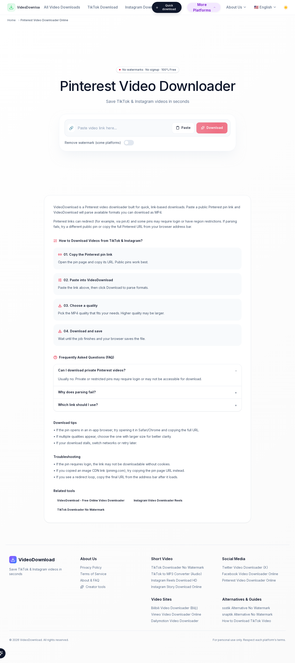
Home (11, 20)
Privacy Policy (91, 567)
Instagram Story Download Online (176, 587)
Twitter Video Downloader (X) (245, 567)
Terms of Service (93, 574)
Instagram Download (143, 7)
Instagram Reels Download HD (174, 580)
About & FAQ (89, 580)
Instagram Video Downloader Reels (158, 500)
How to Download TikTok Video (246, 621)
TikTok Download (102, 7)
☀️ (285, 7)
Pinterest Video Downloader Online (249, 580)
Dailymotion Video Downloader (174, 621)
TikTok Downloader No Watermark (80, 509)
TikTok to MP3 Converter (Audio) (176, 574)
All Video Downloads (62, 7)
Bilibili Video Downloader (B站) (174, 608)
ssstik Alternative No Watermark (246, 608)
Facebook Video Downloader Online (250, 574)
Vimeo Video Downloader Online (176, 614)
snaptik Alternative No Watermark (247, 614)
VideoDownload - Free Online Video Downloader (90, 500)
